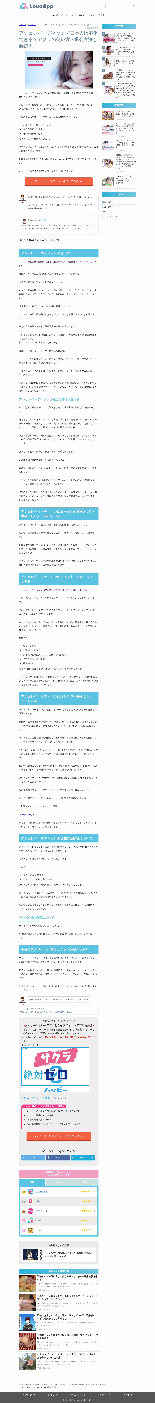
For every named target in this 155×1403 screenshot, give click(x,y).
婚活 (85, 1182)
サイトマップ (52, 1395)
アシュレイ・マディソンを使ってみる (56, 181)
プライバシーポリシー (78, 1395)
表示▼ (55, 240)
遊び (32, 1182)
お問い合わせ (105, 1395)
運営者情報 (128, 1395)
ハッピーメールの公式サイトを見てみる (56, 1136)
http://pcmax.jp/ (26, 814)
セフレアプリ (72, 15)
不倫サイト (32, 25)
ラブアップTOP (29, 1395)
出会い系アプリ (57, 15)
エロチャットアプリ (95, 15)
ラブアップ (22, 25)
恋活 (59, 1182)
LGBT (81, 15)
